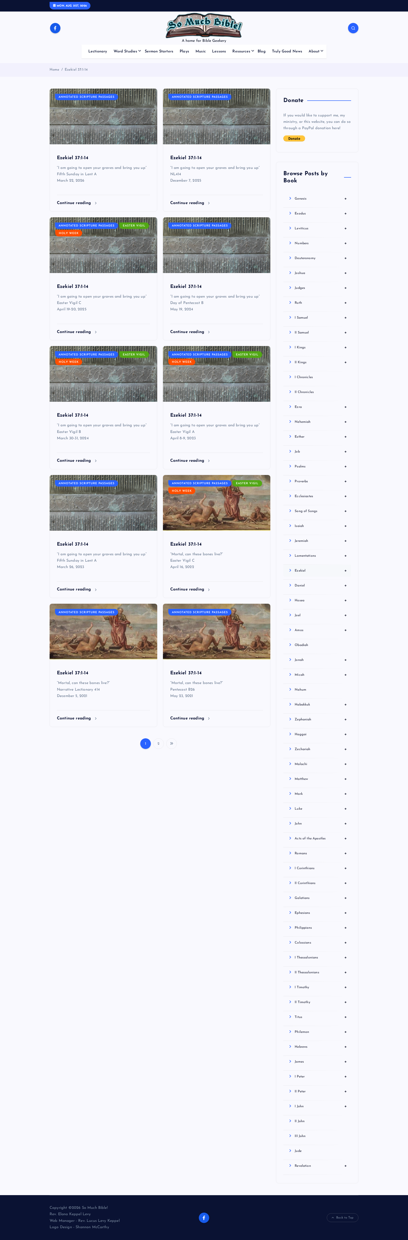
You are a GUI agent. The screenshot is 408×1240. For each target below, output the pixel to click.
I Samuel (321, 317)
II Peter (321, 1091)
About (314, 51)
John (321, 823)
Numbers (321, 243)
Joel (321, 615)
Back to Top (344, 1217)
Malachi (321, 764)
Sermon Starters (159, 51)
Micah (321, 674)
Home (55, 70)
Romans (321, 853)
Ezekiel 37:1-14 (76, 70)
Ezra (321, 407)
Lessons (219, 51)
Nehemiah (321, 421)
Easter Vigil (134, 225)
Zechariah (321, 749)
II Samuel (321, 332)
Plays (184, 51)
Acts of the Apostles (321, 838)
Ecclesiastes (321, 496)
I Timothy (321, 987)
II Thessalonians (321, 972)
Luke (321, 808)
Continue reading (75, 203)
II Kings (321, 362)
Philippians (321, 927)
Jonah (321, 660)
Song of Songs (321, 511)
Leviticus (321, 228)
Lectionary (97, 51)
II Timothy (321, 1002)
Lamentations (321, 555)
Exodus (321, 213)
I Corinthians (321, 868)
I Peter (321, 1076)
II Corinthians (321, 883)
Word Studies (125, 51)
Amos (321, 630)
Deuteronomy (321, 258)
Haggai (321, 734)
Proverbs (321, 481)
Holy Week (69, 233)
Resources (241, 51)
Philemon (321, 1032)
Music (201, 51)
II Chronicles (304, 392)
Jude (298, 1151)
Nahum (300, 690)
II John (300, 1121)
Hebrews (321, 1046)
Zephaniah (321, 719)
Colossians (321, 942)
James (321, 1061)
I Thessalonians (321, 957)
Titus (321, 1017)
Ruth (321, 302)
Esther (321, 436)
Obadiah (301, 645)
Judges (321, 288)
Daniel (321, 585)
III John (300, 1136)
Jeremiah (321, 541)
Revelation (321, 1165)
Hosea (321, 600)
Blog (262, 51)
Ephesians (321, 913)
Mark (321, 793)
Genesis (321, 198)
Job (321, 451)
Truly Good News (287, 51)
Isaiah (321, 526)
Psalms (321, 466)
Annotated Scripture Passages (87, 97)
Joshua (321, 273)
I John (321, 1106)
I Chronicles (304, 377)
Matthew (321, 779)
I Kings (321, 347)
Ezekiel (321, 570)
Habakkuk (321, 704)
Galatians (321, 898)
